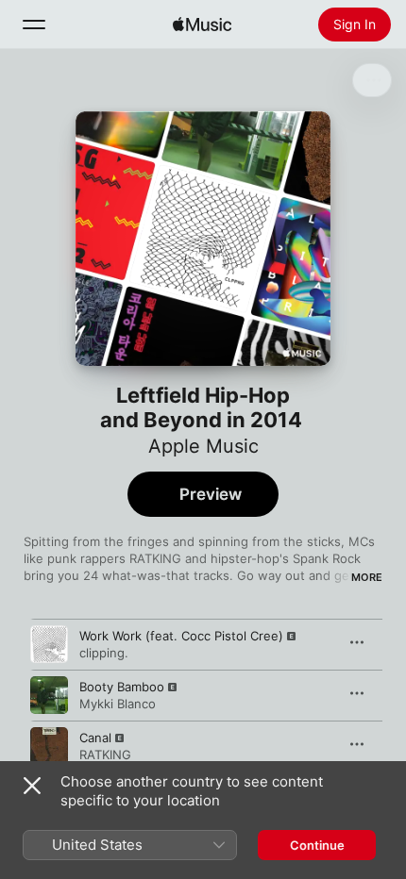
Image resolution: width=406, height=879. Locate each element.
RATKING (105, 754)
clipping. (103, 652)
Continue (317, 845)
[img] (202, 24)
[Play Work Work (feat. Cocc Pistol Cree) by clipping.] (49, 644)
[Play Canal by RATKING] (49, 746)
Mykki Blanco (117, 703)
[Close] (32, 785)
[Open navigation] (34, 24)
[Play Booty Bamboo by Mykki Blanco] (49, 695)
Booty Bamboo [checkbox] (121, 686)
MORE (366, 577)
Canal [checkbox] (95, 737)
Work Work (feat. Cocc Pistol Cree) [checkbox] (181, 635)
